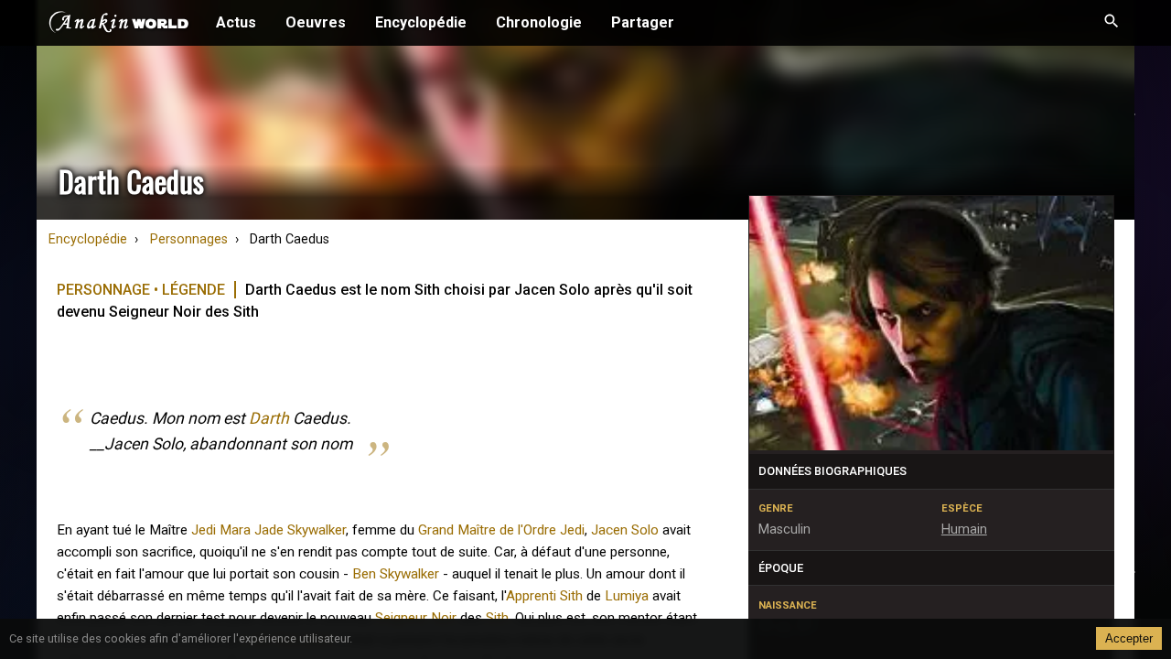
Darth (269, 418)
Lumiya (627, 596)
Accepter (1129, 638)
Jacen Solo (625, 530)
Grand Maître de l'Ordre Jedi (501, 530)
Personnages (189, 239)
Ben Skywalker (395, 574)
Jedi (203, 530)
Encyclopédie (421, 22)
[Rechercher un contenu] (1111, 23)
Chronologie (539, 22)
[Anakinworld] (119, 24)
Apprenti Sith (544, 596)
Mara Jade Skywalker (283, 530)
